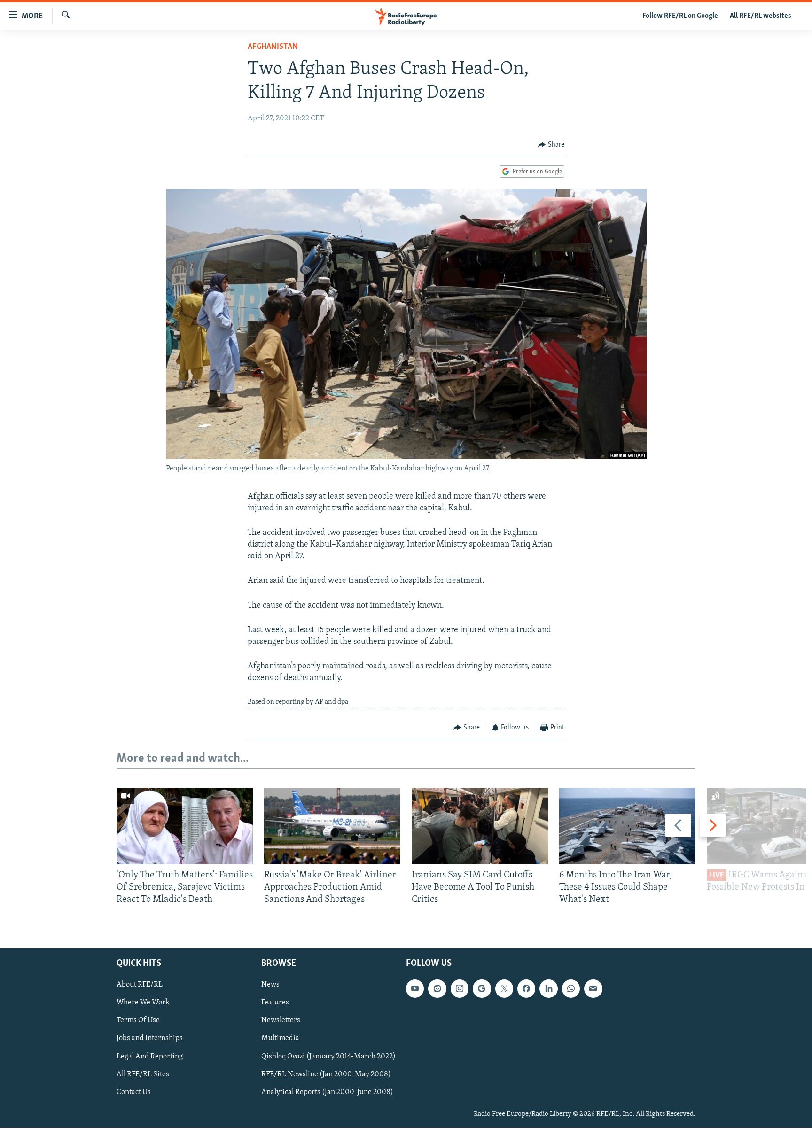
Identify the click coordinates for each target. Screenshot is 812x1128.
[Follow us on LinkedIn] (548, 989)
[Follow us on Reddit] (437, 989)
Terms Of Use (138, 1021)
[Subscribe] (593, 989)
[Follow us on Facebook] (526, 989)
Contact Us (134, 1092)
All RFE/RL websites (760, 16)
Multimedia (280, 1038)
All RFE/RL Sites (143, 1074)
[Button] (551, 145)
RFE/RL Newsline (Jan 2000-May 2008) (326, 1074)
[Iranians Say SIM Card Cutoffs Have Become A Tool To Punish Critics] (480, 826)
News (270, 985)
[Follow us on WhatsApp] (571, 989)
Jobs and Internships (150, 1038)
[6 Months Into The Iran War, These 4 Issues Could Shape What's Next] (627, 826)
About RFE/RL (140, 985)
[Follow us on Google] (482, 989)
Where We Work (143, 1003)
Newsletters (280, 1021)
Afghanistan (273, 47)
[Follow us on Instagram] (459, 989)
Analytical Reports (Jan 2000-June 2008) (327, 1092)
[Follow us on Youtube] (415, 989)
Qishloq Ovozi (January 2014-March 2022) (328, 1056)
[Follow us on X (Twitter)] (504, 989)
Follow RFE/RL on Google (680, 16)
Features (275, 1003)
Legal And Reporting (150, 1056)
